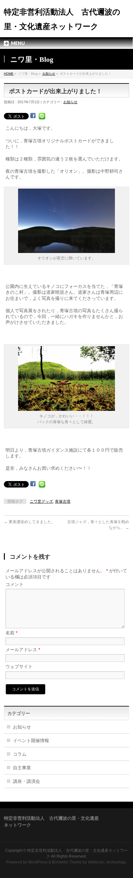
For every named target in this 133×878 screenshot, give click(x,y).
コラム (19, 754)
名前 (11, 632)
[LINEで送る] (42, 115)
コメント (14, 584)
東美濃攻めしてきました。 (29, 522)
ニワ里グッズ (41, 501)
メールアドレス (22, 649)
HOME (9, 73)
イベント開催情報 (31, 740)
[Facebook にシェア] (33, 115)
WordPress (37, 862)
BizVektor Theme (67, 862)
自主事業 (22, 767)
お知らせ (48, 73)
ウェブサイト (19, 666)
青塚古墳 (62, 501)
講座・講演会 (26, 781)
